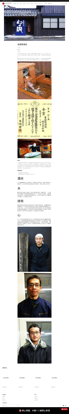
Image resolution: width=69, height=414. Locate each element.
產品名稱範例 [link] (6, 377)
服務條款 (36, 398)
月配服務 (3, 396)
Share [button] (19, 47)
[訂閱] (18, 405)
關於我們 (36, 396)
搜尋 (3, 398)
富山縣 (18, 49)
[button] (18, 4)
